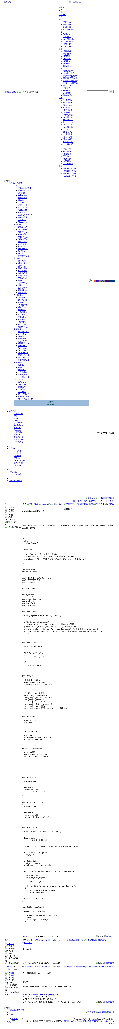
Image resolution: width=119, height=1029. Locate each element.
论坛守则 (67, 149)
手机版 (97, 281)
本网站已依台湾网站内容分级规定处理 (86, 1021)
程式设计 (22, 251)
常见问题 (67, 159)
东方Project (22, 341)
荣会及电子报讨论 (25, 399)
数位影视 (22, 290)
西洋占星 (22, 212)
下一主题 (109, 501)
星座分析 (67, 88)
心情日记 (22, 389)
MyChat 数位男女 (17, 183)
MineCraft (22, 339)
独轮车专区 (23, 327)
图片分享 (22, 288)
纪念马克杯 (68, 29)
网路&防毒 (23, 249)
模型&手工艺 (24, 319)
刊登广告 (67, 34)
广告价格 (67, 37)
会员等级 (67, 151)
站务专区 (18, 379)
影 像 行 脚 (67, 100)
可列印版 (72, 501)
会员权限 (67, 154)
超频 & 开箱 (23, 229)
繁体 (112, 281)
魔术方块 (22, 324)
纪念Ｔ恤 (67, 27)
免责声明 (66, 1021)
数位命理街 (68, 95)
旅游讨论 (22, 280)
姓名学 (21, 200)
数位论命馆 (68, 71)
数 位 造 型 (67, 103)
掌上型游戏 (23, 358)
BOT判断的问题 (15, 481)
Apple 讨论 (23, 244)
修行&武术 (23, 217)
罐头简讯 (67, 66)
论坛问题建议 (24, 397)
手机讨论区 (23, 237)
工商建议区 (23, 377)
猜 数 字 (68, 120)
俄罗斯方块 (68, 115)
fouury (7, 967)
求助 (60, 147)
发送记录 (67, 61)
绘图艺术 (22, 300)
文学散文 (22, 298)
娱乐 (60, 98)
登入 (60, 10)
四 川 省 (68, 117)
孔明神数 (67, 90)
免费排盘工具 (68, 73)
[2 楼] (25, 1002)
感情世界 (22, 263)
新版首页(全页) (69, 169)
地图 (107, 281)
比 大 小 (68, 122)
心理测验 (22, 312)
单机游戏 (22, 346)
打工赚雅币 (68, 164)
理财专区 (22, 310)
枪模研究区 (18, 463)
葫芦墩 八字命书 (70, 78)
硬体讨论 (22, 227)
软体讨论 (22, 242)
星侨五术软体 (24, 188)
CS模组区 (17, 453)
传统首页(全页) (69, 171)
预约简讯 (67, 59)
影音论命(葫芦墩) (70, 81)
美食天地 (22, 307)
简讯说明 (67, 51)
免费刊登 (67, 44)
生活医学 (22, 271)
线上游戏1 (23, 350)
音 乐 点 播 (67, 137)
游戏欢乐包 (23, 332)
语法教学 (67, 156)
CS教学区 (17, 458)
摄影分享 (22, 285)
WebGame (22, 348)
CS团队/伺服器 (20, 461)
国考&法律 (23, 268)
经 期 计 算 (67, 132)
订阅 (103, 281)
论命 (60, 68)
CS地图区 (17, 456)
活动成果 (22, 384)
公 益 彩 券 (67, 110)
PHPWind (15, 1019)
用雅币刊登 (68, 42)
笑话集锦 (22, 293)
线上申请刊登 (68, 39)
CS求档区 (17, 474)
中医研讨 (22, 220)
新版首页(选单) (69, 173)
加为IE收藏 (82, 501)
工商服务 (18, 362)
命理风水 (18, 186)
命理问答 (22, 193)
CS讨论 (22, 334)
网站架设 (22, 254)
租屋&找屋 (22, 375)
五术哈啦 (22, 222)
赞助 (60, 20)
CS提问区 (17, 465)
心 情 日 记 (67, 107)
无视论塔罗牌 (25, 215)
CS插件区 (17, 451)
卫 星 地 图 (67, 139)
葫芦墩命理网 (24, 190)
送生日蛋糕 (68, 112)
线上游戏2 (23, 353)
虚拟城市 (22, 365)
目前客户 (67, 46)
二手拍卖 (22, 372)
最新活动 (67, 161)
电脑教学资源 (23, 256)
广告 (60, 32)
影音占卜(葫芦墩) (70, 83)
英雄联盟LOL (24, 343)
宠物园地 (22, 317)
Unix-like (21, 246)
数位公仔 (67, 24)
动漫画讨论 (23, 305)
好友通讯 (67, 64)
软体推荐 (22, 239)
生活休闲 (18, 258)
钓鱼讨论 (22, 278)
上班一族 (22, 266)
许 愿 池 (68, 127)
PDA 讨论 (22, 234)
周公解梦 (67, 93)
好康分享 (22, 367)
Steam (21, 336)
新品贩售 (22, 370)
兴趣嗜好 (18, 295)
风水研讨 (22, 207)
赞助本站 (67, 22)
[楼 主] (25, 936)
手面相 (21, 203)
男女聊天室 (68, 144)
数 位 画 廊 (67, 105)
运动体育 (22, 273)
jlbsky (7, 504)
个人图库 (22, 392)
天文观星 (22, 283)
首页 (60, 166)
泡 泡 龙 (68, 125)
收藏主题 (92, 501)
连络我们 (107, 1021)
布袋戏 (21, 302)
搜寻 (60, 17)
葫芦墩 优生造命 (70, 76)
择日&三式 (23, 210)
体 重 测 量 (67, 134)
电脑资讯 (18, 225)
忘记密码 (62, 15)
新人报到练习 (23, 394)
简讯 (60, 49)
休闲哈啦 (22, 261)
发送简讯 (67, 56)
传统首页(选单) (69, 176)
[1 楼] (25, 963)
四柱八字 (22, 195)
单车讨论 (22, 276)
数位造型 (22, 387)
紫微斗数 (22, 198)
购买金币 (67, 54)
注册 (60, 12)
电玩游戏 (18, 329)
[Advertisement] (102, 491)
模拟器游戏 (23, 360)
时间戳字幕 (68, 142)
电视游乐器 (23, 355)
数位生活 (22, 232)
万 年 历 (68, 129)
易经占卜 (22, 205)
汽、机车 (22, 315)
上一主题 (101, 501)
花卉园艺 (22, 322)
